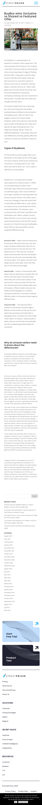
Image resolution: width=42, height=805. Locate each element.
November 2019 (9, 595)
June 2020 (7, 575)
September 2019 (9, 601)
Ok (16, 802)
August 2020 (8, 569)
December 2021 (9, 548)
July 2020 (7, 572)
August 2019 (8, 604)
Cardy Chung (10, 23)
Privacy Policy (10, 791)
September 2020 (9, 566)
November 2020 (9, 560)
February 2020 (8, 586)
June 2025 (7, 539)
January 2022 (8, 545)
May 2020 (7, 578)
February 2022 (8, 542)
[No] (40, 799)
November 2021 (9, 551)
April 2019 (7, 610)
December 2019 (9, 592)
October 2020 (8, 563)
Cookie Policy (23, 791)
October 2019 (8, 598)
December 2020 (9, 557)
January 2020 (8, 589)
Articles (28, 23)
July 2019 (7, 607)
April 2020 (7, 580)
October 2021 (8, 554)
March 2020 (8, 583)
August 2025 (8, 536)
